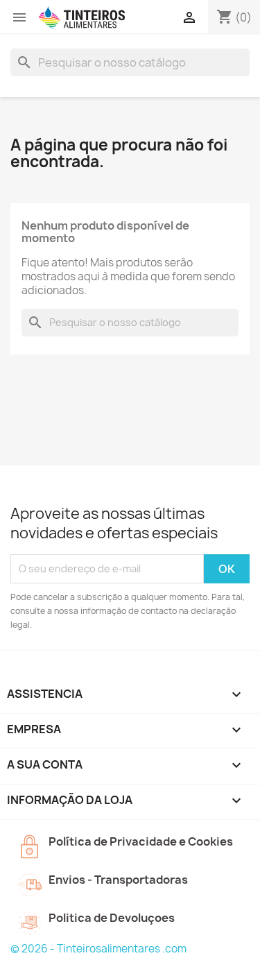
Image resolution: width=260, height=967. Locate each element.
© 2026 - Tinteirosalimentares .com (98, 948)
